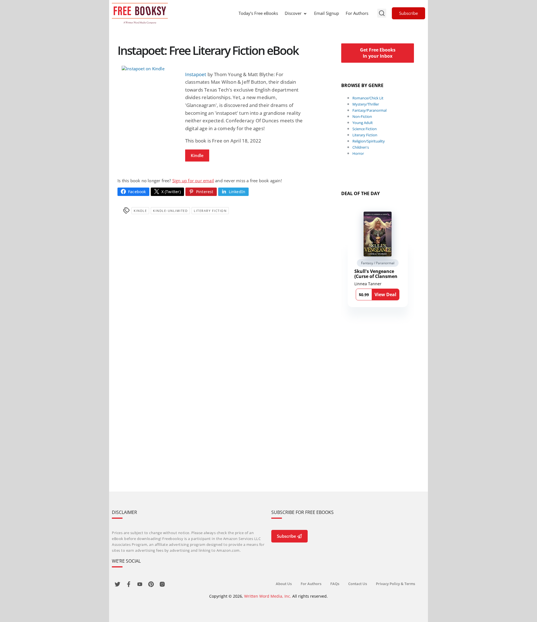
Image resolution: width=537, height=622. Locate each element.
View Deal (385, 294)
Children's (360, 147)
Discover (293, 13)
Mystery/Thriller (365, 104)
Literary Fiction (210, 211)
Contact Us (357, 583)
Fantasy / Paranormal (377, 263)
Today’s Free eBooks (258, 13)
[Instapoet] (149, 68)
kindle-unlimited (170, 211)
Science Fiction (364, 128)
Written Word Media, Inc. (267, 596)
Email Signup (326, 13)
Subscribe (408, 13)
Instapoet (195, 74)
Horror (358, 153)
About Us (284, 583)
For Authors (357, 13)
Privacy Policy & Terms (395, 583)
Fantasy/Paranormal (369, 110)
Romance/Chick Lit (367, 97)
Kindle (197, 155)
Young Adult (362, 122)
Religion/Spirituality (368, 141)
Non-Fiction (362, 116)
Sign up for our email (193, 180)
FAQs (334, 583)
